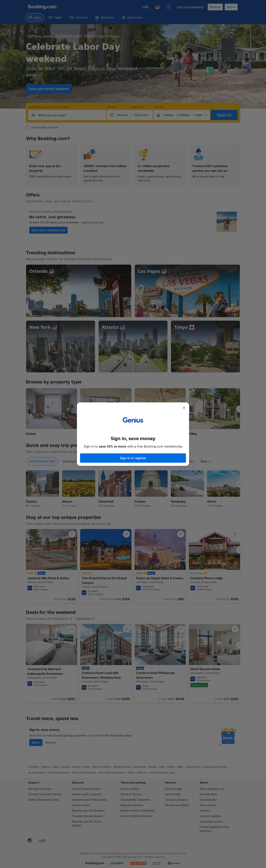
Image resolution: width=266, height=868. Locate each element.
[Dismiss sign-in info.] (184, 407)
